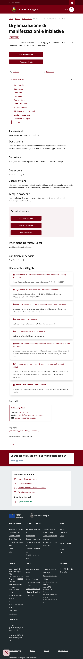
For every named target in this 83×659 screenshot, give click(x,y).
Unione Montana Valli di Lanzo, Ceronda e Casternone (33, 592)
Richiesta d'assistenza (50, 600)
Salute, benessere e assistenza (50, 537)
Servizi (17, 19)
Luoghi (62, 549)
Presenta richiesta (26, 62)
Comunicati (63, 532)
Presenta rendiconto (26, 225)
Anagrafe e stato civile (33, 531)
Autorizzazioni (27, 19)
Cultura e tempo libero (33, 544)
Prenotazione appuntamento (50, 595)
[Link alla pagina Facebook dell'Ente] (61, 569)
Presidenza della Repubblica (33, 571)
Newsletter (63, 572)
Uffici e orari (13, 610)
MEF (27, 576)
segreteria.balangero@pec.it (25, 418)
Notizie (62, 529)
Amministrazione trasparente (50, 583)
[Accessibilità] (6, 652)
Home (11, 19)
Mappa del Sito (63, 651)
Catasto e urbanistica (33, 539)
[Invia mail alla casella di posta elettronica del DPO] (16, 628)
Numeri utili (13, 614)
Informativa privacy (49, 569)
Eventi (62, 552)
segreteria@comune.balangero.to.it (29, 415)
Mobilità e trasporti (49, 532)
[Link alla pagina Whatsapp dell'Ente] (68, 569)
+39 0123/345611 (15, 584)
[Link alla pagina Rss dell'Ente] (72, 569)
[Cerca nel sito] (71, 9)
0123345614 (23, 412)
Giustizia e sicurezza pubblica (33, 556)
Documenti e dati (14, 532)
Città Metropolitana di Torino (33, 584)
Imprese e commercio (50, 529)
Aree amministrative (16, 529)
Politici (11, 548)
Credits (46, 651)
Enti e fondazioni (14, 535)
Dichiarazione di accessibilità (50, 577)
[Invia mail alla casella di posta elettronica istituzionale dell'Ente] (16, 597)
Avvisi (62, 535)
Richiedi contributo (26, 54)
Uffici (10, 552)
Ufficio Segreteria (18, 407)
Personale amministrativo (16, 544)
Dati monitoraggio (15, 651)
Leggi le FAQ (47, 587)
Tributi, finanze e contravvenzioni (50, 544)
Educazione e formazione (33, 550)
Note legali (46, 572)
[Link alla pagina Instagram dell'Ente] (64, 569)
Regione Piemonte (14, 3)
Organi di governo (15, 539)
